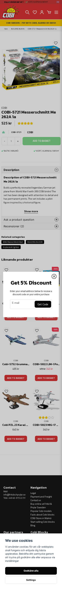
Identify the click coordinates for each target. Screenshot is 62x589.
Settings (31, 580)
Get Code (43, 304)
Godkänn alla (31, 570)
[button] (54, 276)
